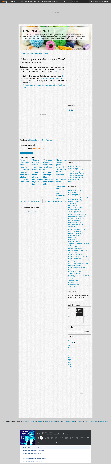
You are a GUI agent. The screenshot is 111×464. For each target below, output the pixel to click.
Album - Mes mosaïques (75, 177)
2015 (69, 349)
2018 (69, 344)
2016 (69, 348)
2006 (69, 366)
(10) (71, 262)
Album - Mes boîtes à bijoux (76, 170)
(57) (74, 194)
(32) (75, 207)
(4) (73, 282)
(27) (76, 216)
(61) (72, 192)
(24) (71, 226)
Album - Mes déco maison (76, 174)
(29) (74, 211)
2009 (69, 361)
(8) (74, 271)
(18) (73, 235)
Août (71, 342)
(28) (72, 213)
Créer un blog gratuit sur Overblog (29, 421)
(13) (72, 247)
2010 (69, 359)
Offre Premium (79, 421)
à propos (59, 442)
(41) (72, 203)
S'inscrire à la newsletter (26, 153)
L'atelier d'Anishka (36, 31)
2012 (69, 355)
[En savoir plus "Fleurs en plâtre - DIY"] (79, 319)
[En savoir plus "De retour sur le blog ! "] (87, 312)
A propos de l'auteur (74, 179)
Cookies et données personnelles (91, 421)
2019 (69, 340)
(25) (75, 220)
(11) (74, 258)
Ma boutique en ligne (34, 53)
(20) (74, 228)
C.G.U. (58, 421)
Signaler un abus (52, 421)
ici (56, 71)
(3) (74, 284)
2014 (69, 351)
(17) (72, 239)
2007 (69, 364)
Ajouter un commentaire (32, 211)
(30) (74, 209)
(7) (78, 275)
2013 (69, 353)
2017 (69, 346)
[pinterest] (69, 1)
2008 (69, 363)
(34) (73, 205)
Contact (46, 53)
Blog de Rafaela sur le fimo (52, 78)
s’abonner (42, 442)
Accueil (22, 53)
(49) (78, 198)
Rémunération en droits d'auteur (68, 421)
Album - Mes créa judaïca (76, 172)
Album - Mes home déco (75, 175)
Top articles (40, 421)
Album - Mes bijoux (74, 168)
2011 (69, 357)
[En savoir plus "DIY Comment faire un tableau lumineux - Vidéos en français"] (72, 319)
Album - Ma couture (74, 166)
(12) (75, 254)
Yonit (10, 421)
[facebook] (64, 1)
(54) (74, 196)
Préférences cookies (103, 421)
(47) (75, 201)
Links (70, 181)
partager (51, 442)
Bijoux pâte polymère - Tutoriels (40, 140)
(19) (75, 232)
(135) (74, 190)
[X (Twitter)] (67, 1)
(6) (74, 277)
